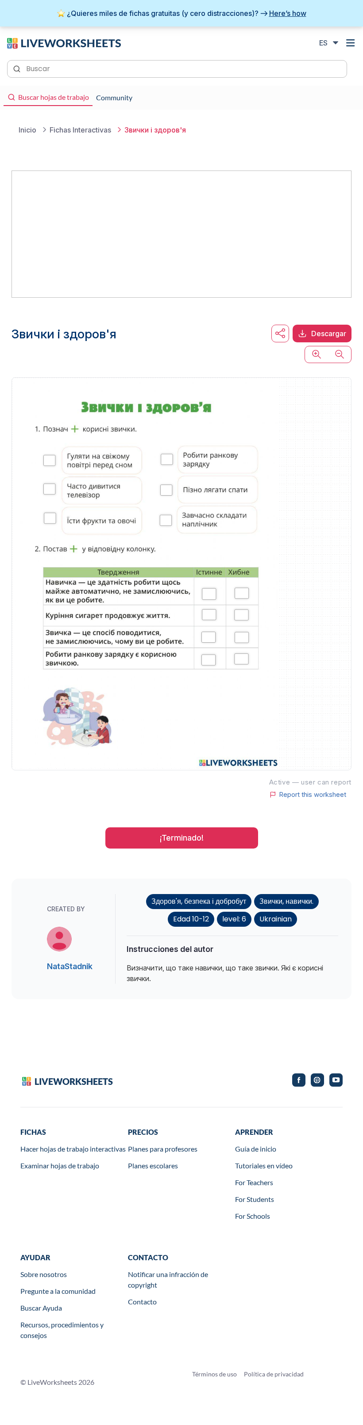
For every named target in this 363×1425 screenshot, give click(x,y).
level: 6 (234, 919)
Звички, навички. (286, 901)
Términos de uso (214, 1374)
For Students (254, 1199)
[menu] (350, 43)
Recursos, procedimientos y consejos (62, 1329)
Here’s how (287, 13)
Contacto (142, 1301)
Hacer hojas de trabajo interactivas (73, 1149)
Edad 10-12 (191, 919)
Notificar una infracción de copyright (168, 1279)
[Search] (17, 68)
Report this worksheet (312, 794)
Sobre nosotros (43, 1274)
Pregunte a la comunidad (58, 1291)
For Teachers (254, 1182)
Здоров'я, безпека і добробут (198, 901)
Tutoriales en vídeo (264, 1165)
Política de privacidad (274, 1374)
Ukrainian (275, 919)
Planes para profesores (162, 1149)
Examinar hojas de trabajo (59, 1165)
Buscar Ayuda (41, 1308)
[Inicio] (64, 42)
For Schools (252, 1216)
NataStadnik (70, 966)
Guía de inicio (255, 1149)
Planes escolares (153, 1165)
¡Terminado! (182, 837)
